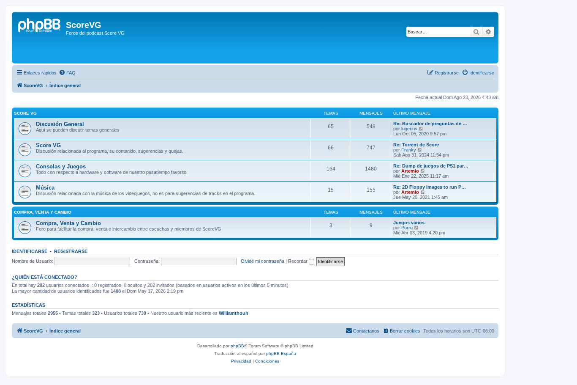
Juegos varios (409, 222)
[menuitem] (67, 73)
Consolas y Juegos (61, 166)
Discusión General (60, 124)
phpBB (237, 346)
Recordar (298, 261)
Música (45, 187)
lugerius (409, 128)
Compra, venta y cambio (42, 212)
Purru (407, 227)
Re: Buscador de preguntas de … (430, 123)
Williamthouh (233, 313)
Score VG (25, 113)
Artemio (410, 170)
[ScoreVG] (40, 37)
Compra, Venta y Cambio (68, 223)
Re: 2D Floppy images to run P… (429, 187)
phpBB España (281, 353)
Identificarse (29, 251)
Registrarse (70, 251)
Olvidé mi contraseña (262, 261)
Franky (408, 149)
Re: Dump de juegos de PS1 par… (430, 165)
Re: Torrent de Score (416, 144)
